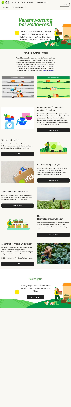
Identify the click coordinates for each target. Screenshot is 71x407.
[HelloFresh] (5, 2)
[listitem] (18, 87)
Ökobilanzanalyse (48, 70)
